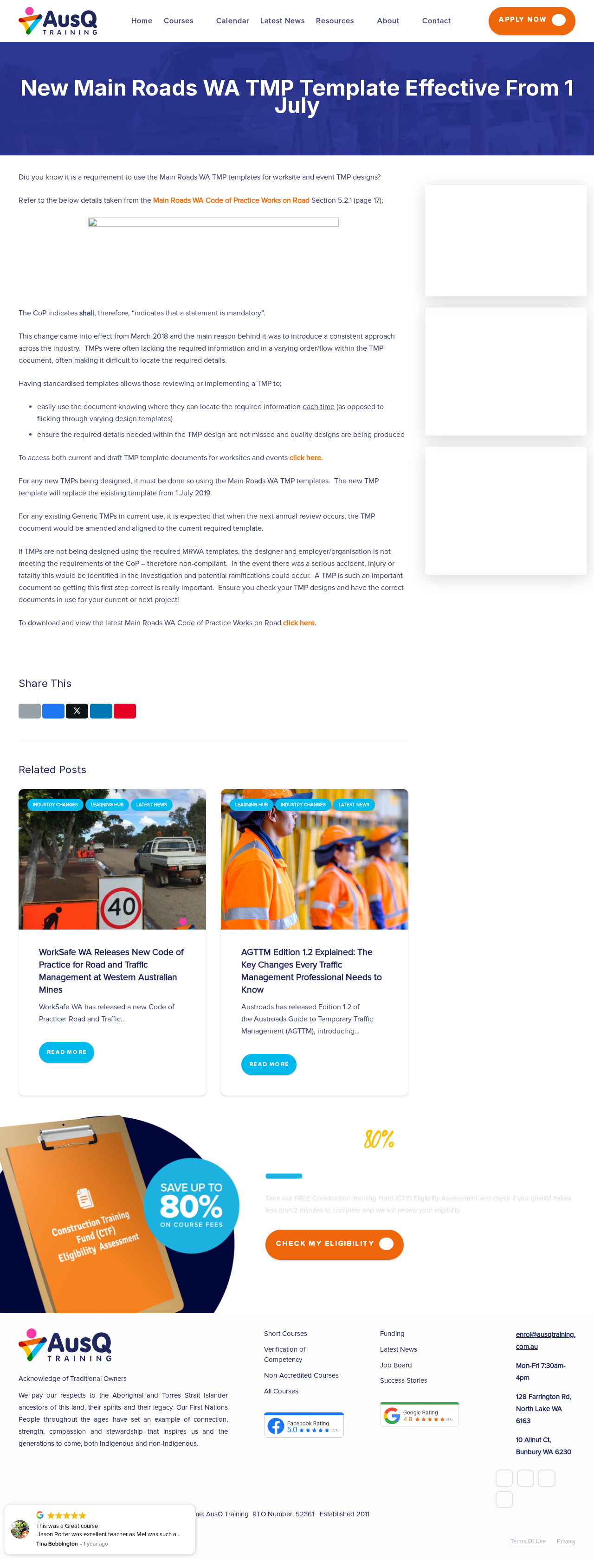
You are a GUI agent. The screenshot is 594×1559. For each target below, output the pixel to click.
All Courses (281, 1391)
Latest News (398, 1349)
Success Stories (403, 1380)
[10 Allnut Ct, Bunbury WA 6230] (506, 1446)
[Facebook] (504, 1478)
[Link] (58, 21)
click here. (299, 623)
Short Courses (285, 1333)
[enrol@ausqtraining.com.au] (506, 1340)
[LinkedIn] (546, 1478)
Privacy (566, 1541)
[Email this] (30, 711)
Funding (392, 1333)
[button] (194, 1505)
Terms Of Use (528, 1541)
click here (305, 457)
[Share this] (53, 711)
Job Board (396, 1365)
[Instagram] (504, 1499)
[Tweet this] (77, 711)
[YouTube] (526, 1478)
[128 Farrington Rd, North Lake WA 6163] (506, 1409)
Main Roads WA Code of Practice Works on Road (231, 200)
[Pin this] (125, 711)
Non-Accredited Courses (301, 1375)
